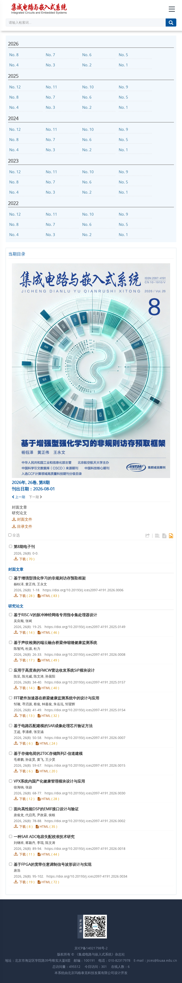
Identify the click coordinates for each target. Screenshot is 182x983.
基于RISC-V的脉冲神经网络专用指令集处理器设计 (55, 614)
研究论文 (19, 512)
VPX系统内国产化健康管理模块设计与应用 (49, 781)
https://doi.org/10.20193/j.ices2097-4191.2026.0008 (85, 654)
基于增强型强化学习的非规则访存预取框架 (50, 578)
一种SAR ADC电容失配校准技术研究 (44, 836)
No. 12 (15, 87)
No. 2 (87, 65)
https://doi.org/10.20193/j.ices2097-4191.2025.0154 (85, 710)
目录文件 (24, 526)
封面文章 (19, 507)
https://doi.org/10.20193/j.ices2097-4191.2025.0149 (85, 626)
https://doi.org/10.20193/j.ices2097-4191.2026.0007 (85, 737)
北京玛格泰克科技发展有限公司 (91, 972)
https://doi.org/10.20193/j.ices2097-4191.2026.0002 (85, 821)
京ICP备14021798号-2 (91, 948)
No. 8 (14, 54)
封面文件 (24, 519)
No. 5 (124, 54)
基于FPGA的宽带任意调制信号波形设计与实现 (52, 864)
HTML (45, 595)
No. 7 (51, 54)
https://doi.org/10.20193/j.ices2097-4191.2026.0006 (83, 590)
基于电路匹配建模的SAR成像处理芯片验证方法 (53, 725)
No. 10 (88, 87)
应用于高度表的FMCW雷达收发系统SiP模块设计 (54, 670)
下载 (22, 559)
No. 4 (14, 65)
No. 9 (124, 87)
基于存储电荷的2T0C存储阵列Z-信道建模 (48, 753)
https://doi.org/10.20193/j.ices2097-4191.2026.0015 (85, 765)
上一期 (19, 497)
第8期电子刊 (24, 546)
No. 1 (124, 65)
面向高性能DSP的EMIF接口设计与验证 (46, 808)
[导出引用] (147, 535)
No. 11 (52, 87)
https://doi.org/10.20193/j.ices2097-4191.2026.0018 (85, 848)
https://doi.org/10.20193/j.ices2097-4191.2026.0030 (85, 793)
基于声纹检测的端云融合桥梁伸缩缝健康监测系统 (55, 642)
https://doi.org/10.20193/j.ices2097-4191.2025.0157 (85, 682)
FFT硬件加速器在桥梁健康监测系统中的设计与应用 (56, 698)
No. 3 (51, 65)
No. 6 (87, 54)
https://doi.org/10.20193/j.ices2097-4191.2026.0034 (86, 876)
